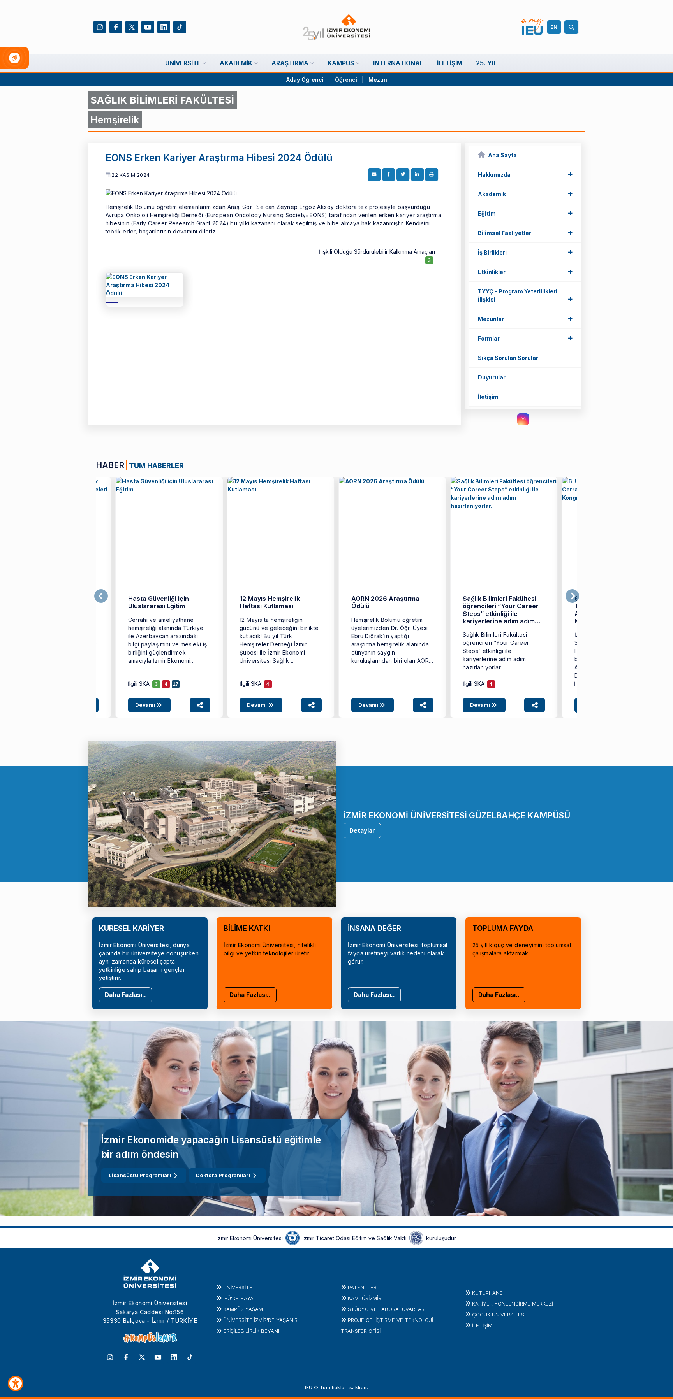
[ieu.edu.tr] (337, 27)
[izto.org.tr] (292, 1237)
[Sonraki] (572, 596)
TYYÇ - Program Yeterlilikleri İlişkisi (525, 296)
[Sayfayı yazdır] (431, 174)
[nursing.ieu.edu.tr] (144, 288)
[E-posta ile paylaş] (374, 174)
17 (175, 684)
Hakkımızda (525, 174)
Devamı (145, 705)
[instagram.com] (523, 419)
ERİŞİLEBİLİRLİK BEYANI (251, 1331)
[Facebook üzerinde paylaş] (388, 174)
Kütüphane (487, 1293)
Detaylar (362, 830)
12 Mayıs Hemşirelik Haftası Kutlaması (270, 602)
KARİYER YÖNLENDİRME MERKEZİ (512, 1304)
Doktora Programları (223, 1175)
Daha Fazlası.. (125, 995)
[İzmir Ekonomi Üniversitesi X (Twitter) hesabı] (132, 26)
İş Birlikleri (525, 251)
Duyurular (492, 377)
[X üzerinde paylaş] (403, 174)
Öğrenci (347, 79)
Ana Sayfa (502, 155)
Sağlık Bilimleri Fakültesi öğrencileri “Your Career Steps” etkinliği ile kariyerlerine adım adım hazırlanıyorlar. (501, 613)
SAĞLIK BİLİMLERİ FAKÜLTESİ (162, 100)
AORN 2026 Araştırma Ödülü (385, 602)
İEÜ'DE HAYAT (240, 1298)
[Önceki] (101, 596)
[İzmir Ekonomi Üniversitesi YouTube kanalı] (148, 26)
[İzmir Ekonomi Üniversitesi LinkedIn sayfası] (164, 26)
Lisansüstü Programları (140, 1175)
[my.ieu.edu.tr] (532, 27)
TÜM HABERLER (156, 465)
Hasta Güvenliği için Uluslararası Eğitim (158, 602)
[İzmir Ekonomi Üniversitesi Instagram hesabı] (100, 26)
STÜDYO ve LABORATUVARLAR (386, 1309)
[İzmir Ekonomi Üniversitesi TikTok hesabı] (180, 26)
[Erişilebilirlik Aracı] (15, 1383)
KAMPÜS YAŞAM (243, 1309)
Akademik (525, 193)
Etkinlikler (525, 271)
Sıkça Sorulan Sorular (508, 358)
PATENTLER (362, 1287)
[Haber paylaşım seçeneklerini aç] (200, 705)
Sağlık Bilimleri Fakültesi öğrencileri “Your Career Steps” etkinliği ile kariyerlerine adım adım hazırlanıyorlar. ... (496, 651)
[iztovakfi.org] (416, 1237)
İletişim (488, 396)
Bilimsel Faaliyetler (525, 232)
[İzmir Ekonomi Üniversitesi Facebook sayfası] (116, 26)
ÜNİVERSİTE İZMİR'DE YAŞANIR (260, 1320)
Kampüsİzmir (364, 1298)
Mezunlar (525, 318)
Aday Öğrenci (305, 79)
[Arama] (572, 27)
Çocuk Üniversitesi (498, 1314)
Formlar (525, 337)
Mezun (377, 79)
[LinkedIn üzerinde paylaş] (417, 174)
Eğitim (525, 213)
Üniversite (237, 1287)
